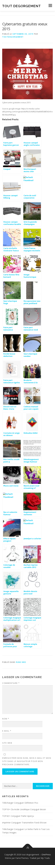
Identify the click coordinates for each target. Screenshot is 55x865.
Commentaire (11, 683)
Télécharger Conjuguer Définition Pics (20, 802)
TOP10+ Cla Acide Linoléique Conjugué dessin (24, 809)
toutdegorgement (13, 37)
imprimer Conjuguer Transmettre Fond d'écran (24, 822)
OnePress (46, 854)
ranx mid (21, 662)
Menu (50, 5)
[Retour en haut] (27, 848)
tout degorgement (21, 6)
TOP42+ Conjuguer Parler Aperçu (18, 816)
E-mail (6, 731)
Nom (5, 718)
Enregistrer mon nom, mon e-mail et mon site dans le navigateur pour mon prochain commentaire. (26, 761)
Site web (7, 743)
